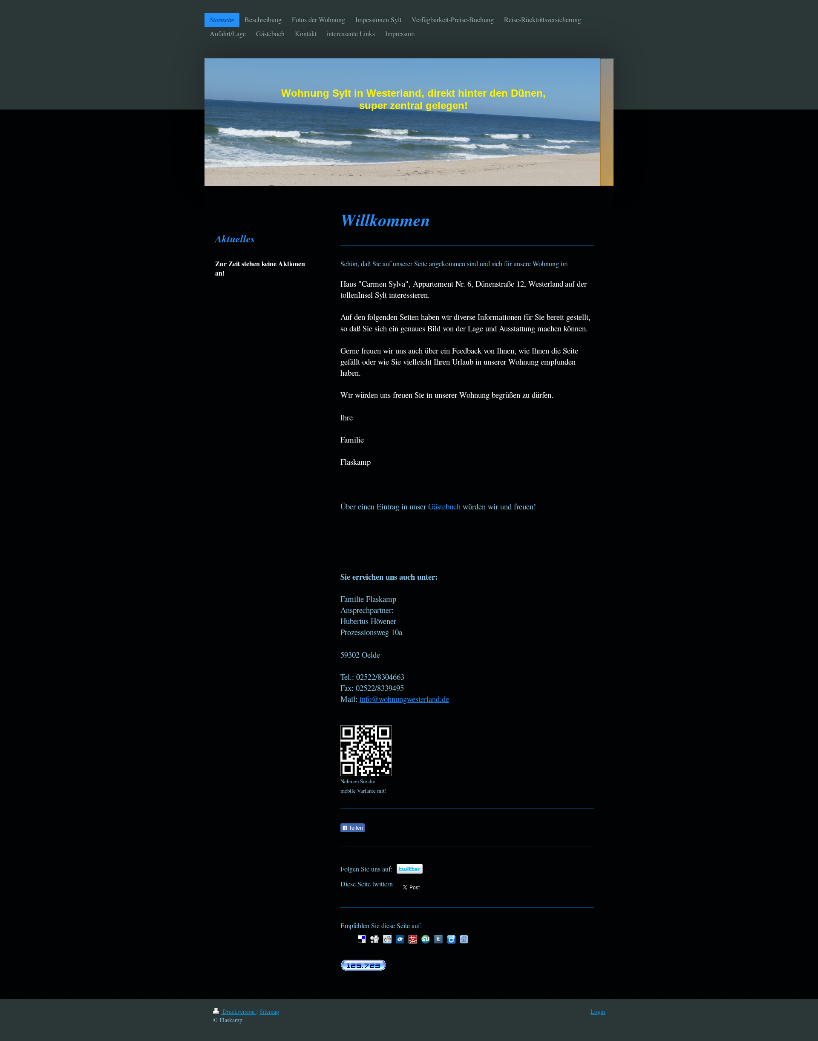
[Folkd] (400, 939)
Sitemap (269, 1011)
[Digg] (374, 939)
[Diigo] (451, 939)
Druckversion (238, 1011)
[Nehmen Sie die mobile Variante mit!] (366, 750)
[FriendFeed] (464, 939)
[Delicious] (361, 939)
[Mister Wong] (413, 939)
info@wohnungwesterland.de (404, 698)
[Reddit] (387, 939)
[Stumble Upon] (425, 939)
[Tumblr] (438, 939)
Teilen (355, 828)
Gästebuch (444, 506)
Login (597, 1011)
